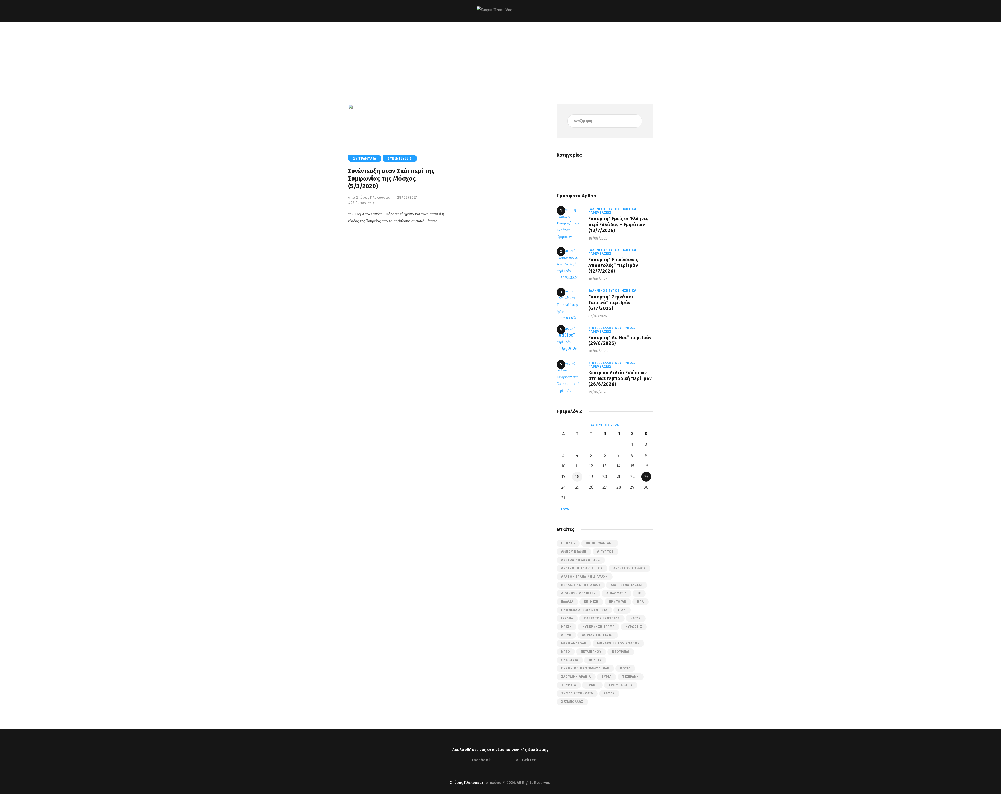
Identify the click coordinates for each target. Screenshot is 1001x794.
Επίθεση (591, 601)
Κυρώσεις (633, 626)
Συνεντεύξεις (400, 158)
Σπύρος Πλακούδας (467, 782)
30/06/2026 (598, 351)
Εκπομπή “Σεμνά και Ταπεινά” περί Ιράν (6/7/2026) (610, 302)
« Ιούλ (563, 509)
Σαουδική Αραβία (576, 677)
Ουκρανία (569, 660)
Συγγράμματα (364, 158)
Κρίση (566, 626)
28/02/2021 (407, 197)
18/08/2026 (598, 238)
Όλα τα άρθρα (493, 60)
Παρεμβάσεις (599, 213)
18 (577, 476)
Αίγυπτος (605, 551)
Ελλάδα (567, 601)
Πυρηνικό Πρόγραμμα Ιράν (585, 668)
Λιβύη (566, 635)
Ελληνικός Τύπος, (605, 209)
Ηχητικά (629, 290)
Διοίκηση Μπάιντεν (578, 593)
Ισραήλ (567, 618)
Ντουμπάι (621, 651)
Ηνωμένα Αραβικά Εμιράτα (584, 610)
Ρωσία (625, 668)
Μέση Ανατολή (574, 643)
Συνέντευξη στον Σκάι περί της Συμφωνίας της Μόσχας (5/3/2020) (391, 178)
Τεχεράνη (630, 677)
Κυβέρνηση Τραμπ (598, 626)
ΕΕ (639, 593)
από (369, 197)
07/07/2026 (597, 316)
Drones (568, 543)
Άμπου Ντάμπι (574, 551)
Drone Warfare (599, 543)
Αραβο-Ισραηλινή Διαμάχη (584, 576)
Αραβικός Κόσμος (629, 568)
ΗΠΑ (640, 601)
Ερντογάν (617, 601)
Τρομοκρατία (621, 685)
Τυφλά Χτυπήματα (577, 693)
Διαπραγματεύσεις (626, 585)
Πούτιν (595, 660)
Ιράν (622, 610)
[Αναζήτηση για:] (604, 120)
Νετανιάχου (591, 651)
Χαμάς (609, 693)
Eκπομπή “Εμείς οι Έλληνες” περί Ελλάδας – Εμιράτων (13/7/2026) (619, 224)
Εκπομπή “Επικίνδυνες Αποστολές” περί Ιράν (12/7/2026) (613, 265)
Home (472, 60)
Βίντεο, (595, 328)
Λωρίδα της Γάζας (597, 635)
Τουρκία (568, 685)
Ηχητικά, (629, 209)
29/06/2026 (597, 392)
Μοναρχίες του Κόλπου (618, 643)
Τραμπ (592, 685)
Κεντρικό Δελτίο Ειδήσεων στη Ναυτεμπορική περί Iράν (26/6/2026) (620, 378)
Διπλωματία (616, 593)
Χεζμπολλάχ (572, 702)
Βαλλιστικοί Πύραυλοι (580, 585)
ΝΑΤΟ (565, 651)
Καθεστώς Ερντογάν (602, 618)
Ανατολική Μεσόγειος (580, 560)
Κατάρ (636, 618)
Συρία (607, 677)
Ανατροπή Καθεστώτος (582, 568)
